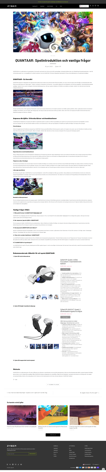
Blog (54, 55)
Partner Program (72, 454)
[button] (90, 5)
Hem (51, 55)
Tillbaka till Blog (54, 384)
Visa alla (53, 434)
